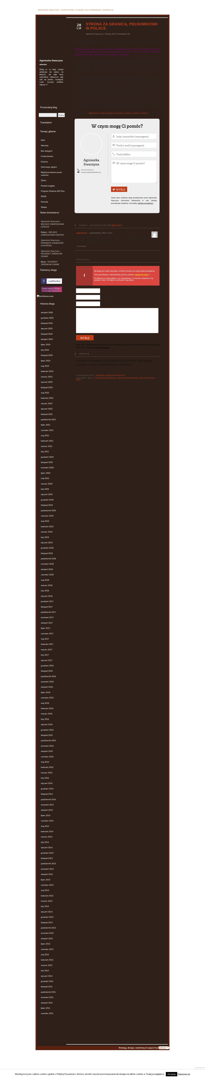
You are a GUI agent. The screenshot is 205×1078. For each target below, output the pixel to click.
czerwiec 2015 (47, 757)
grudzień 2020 (47, 457)
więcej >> (43, 84)
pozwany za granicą (123, 113)
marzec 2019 (46, 532)
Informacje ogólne (49, 167)
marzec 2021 (46, 446)
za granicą (143, 113)
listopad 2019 (47, 505)
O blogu (154, 10)
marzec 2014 (46, 837)
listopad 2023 (47, 355)
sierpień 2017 (47, 623)
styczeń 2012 (47, 976)
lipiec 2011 (45, 1008)
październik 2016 (48, 676)
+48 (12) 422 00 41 (87, 170)
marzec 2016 (46, 714)
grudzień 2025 (47, 318)
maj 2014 (45, 826)
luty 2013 (45, 906)
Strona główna (132, 10)
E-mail (105, 297)
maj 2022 (45, 393)
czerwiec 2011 (47, 1013)
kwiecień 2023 (47, 371)
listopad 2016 (47, 671)
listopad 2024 (47, 334)
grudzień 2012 (47, 917)
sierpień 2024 (47, 339)
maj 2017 (45, 639)
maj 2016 (45, 703)
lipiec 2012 (45, 944)
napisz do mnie (141, 275)
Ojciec (43, 180)
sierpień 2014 (47, 810)
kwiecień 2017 (47, 644)
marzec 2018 (46, 585)
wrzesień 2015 (47, 746)
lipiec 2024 (45, 344)
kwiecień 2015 (47, 767)
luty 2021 (45, 451)
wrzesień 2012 (47, 933)
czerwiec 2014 (47, 821)
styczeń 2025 (47, 328)
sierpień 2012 (47, 938)
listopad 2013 (47, 858)
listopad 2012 (47, 922)
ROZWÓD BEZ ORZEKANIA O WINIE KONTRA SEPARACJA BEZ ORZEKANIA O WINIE (115, 379)
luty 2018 (45, 591)
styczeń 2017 (47, 660)
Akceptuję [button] (171, 1074)
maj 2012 (45, 954)
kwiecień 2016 (47, 708)
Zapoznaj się (184, 1074)
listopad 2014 (47, 794)
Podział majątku (48, 186)
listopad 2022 (47, 387)
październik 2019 (48, 510)
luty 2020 (45, 489)
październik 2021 (48, 419)
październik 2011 (48, 992)
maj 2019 (45, 521)
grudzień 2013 (47, 853)
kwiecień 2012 (47, 960)
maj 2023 (45, 366)
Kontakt (164, 10)
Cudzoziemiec (47, 156)
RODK (43, 196)
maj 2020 (45, 478)
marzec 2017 (46, 649)
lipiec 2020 (45, 473)
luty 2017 (45, 655)
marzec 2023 (46, 377)
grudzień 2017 (47, 601)
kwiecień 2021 (47, 441)
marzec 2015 (46, 773)
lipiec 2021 (45, 425)
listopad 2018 (47, 553)
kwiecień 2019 (47, 526)
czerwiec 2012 (47, 949)
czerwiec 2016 (47, 698)
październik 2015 (48, 740)
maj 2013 (45, 890)
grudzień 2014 (47, 789)
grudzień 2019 (47, 500)
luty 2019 (45, 537)
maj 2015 (45, 762)
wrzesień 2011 (47, 997)
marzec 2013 (46, 901)
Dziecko (44, 162)
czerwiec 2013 (47, 885)
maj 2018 (45, 580)
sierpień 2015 (47, 751)
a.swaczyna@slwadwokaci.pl (91, 172)
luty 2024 (45, 350)
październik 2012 (48, 928)
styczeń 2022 (47, 409)
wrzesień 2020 (47, 467)
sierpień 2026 (47, 312)
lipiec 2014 (45, 815)
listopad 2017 (47, 607)
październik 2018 (48, 558)
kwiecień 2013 (47, 896)
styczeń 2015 (47, 783)
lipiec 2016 (45, 692)
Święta (44, 207)
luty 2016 (45, 719)
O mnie (145, 10)
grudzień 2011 (47, 981)
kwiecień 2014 (47, 831)
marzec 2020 (46, 484)
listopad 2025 (47, 323)
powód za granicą (107, 113)
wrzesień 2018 (47, 564)
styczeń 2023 (47, 382)
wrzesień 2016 (47, 682)
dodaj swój (115, 225)
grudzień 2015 (47, 730)
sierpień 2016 (47, 687)
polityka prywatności (145, 203)
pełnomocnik (94, 113)
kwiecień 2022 (47, 398)
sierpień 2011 (47, 1003)
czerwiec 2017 (47, 633)
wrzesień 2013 (47, 869)
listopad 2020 (47, 462)
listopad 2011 (47, 986)
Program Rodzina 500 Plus (53, 191)
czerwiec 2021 (47, 430)
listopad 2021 (47, 414)
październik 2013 (48, 863)
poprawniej (82, 233)
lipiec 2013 (45, 880)
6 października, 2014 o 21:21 (100, 233)
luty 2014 (45, 842)
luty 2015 (45, 778)
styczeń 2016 (47, 724)
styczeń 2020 (47, 494)
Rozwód (44, 202)
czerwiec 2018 (47, 574)
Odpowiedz (81, 246)
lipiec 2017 (45, 628)
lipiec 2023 (45, 361)
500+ (43, 140)
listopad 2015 (47, 735)
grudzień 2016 (47, 665)
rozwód (135, 113)
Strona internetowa (109, 304)
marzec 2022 (46, 403)
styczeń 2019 (47, 542)
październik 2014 (48, 799)
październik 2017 (48, 612)
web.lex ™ (164, 1048)
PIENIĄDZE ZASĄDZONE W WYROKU (110, 375)
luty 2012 (45, 970)
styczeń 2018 (47, 596)
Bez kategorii (46, 151)
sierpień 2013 (47, 874)
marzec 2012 (46, 965)
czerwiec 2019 (47, 516)
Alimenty (44, 145)
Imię (104, 291)
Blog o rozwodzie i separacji (72, 6)
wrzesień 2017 (47, 617)
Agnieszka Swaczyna (50, 221)
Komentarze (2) (124, 34)
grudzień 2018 (47, 548)
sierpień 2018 (47, 569)
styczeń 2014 (47, 847)
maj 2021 (45, 435)
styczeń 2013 (47, 912)
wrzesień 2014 (47, 805)
